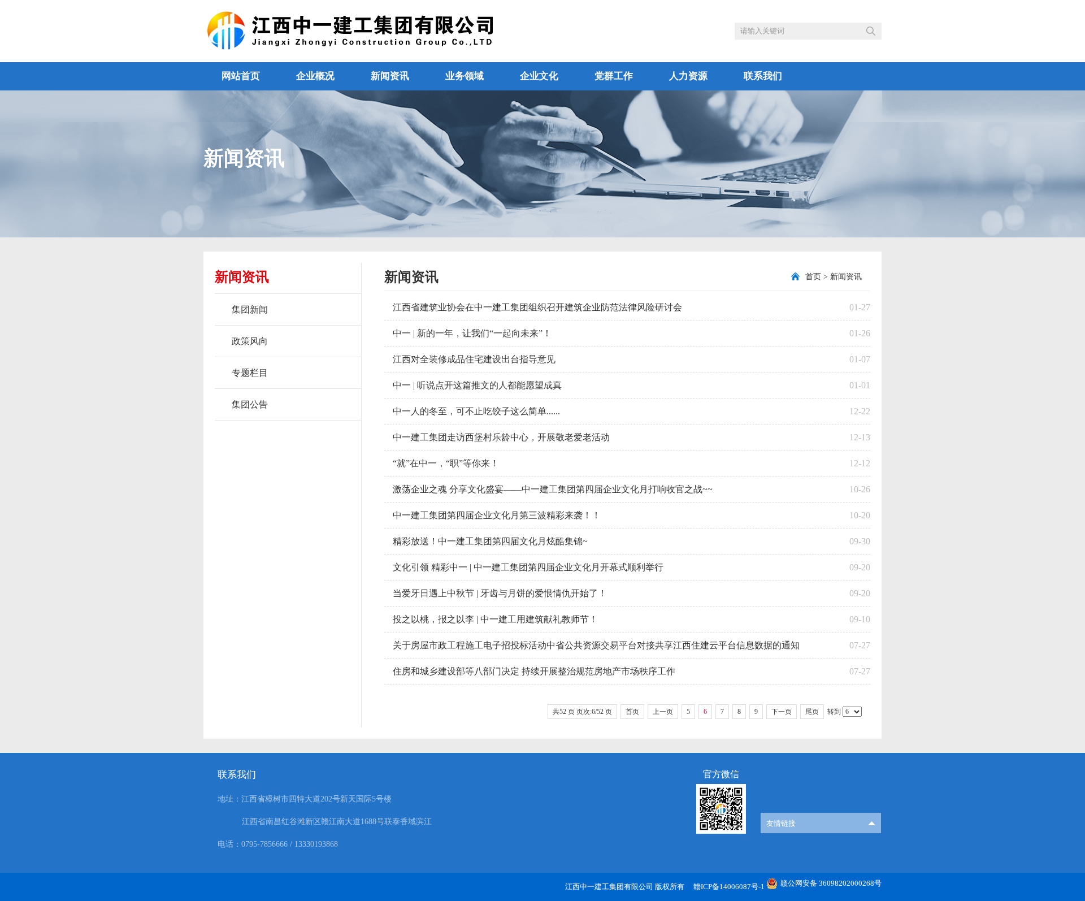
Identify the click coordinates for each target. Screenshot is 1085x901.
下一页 (781, 712)
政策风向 (250, 341)
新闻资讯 (390, 76)
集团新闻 (250, 309)
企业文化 (539, 76)
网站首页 (241, 76)
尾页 (812, 712)
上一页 (663, 712)
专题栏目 (250, 373)
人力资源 (688, 76)
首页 (813, 276)
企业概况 (315, 76)
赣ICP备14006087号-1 (729, 886)
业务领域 (464, 76)
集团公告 (250, 404)
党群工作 (613, 76)
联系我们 (763, 76)
